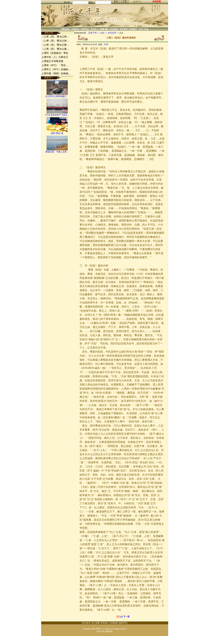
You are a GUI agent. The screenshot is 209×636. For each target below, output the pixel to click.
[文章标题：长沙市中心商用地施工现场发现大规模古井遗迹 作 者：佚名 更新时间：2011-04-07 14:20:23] (57, 94)
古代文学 (112, 33)
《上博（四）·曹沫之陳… (55, 45)
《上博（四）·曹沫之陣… (55, 36)
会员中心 (137, 1)
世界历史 (85, 29)
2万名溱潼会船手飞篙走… (57, 115)
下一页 (126, 616)
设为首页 (86, 623)
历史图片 (133, 29)
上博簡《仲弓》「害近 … (55, 65)
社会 (146, 29)
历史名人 (94, 29)
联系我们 (105, 623)
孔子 (143, 368)
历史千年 (92, 33)
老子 (157, 401)
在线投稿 (156, 1)
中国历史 (75, 29)
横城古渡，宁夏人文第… (57, 152)
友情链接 (114, 623)
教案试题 (104, 29)
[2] (121, 616)
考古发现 (123, 29)
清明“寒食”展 (57, 133)
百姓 (119, 151)
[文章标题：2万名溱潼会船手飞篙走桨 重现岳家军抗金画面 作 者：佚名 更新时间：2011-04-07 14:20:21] (57, 112)
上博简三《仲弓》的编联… (56, 69)
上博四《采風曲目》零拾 (54, 53)
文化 (141, 29)
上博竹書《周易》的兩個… (56, 73)
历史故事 (114, 29)
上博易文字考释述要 (52, 61)
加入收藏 (95, 623)
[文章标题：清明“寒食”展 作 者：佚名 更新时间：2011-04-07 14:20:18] (57, 131)
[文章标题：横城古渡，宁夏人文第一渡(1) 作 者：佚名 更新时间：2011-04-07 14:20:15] (57, 149)
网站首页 (66, 29)
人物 (114, 270)
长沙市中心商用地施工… (57, 96)
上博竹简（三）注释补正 (54, 57)
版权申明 (123, 623)
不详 (106, 44)
